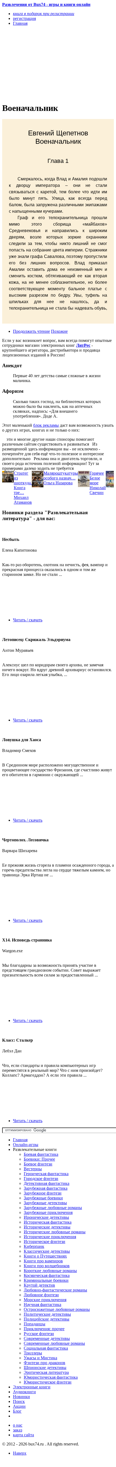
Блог (17, 1411)
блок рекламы (46, 425)
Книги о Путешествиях (45, 1256)
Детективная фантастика (46, 1183)
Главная (20, 1139)
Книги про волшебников (47, 1265)
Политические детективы (47, 1314)
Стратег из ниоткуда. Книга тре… (23, 483)
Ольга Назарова (58, 483)
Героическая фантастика (46, 1173)
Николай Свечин (98, 490)
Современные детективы (47, 1338)
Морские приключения (45, 1299)
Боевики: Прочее (39, 1159)
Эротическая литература (46, 1372)
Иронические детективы (46, 1217)
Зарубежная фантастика (45, 1188)
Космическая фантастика (47, 1275)
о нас (17, 1425)
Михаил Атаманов (23, 500)
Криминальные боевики (46, 1280)
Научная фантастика (42, 1304)
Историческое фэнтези (44, 1241)
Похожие (59, 331)
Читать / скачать (27, 620)
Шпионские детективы (45, 1367)
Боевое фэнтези (38, 1164)
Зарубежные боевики (43, 1198)
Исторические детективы (47, 1227)
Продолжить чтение (31, 331)
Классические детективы (47, 1251)
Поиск (19, 1401)
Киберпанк (34, 1246)
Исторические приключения (50, 1236)
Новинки (21, 1396)
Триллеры (33, 1353)
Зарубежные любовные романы (53, 1207)
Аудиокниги (24, 1391)
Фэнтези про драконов (44, 1362)
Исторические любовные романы (55, 1232)
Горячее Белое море (97, 478)
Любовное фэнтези (41, 1295)
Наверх (19, 1453)
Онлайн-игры (25, 1144)
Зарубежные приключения (48, 1212)
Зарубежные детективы (45, 1202)
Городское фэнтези (41, 1178)
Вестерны (33, 1169)
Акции (19, 1406)
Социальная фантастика (46, 1348)
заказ (17, 1430)
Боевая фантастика (41, 1154)
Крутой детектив (39, 1285)
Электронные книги (31, 1387)
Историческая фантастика (47, 1222)
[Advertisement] (41, 63)
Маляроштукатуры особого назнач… (60, 475)
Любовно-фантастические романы (55, 1290)
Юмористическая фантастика (51, 1377)
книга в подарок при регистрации (43, 13)
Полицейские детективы (46, 1319)
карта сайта (23, 1435)
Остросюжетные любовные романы (57, 1309)
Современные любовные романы (54, 1343)
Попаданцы (34, 1324)
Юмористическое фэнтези (47, 1382)
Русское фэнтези (39, 1333)
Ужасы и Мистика (40, 1358)
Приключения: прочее (44, 1328)
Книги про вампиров (43, 1261)
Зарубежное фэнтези (43, 1193)
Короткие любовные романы (50, 1270)
